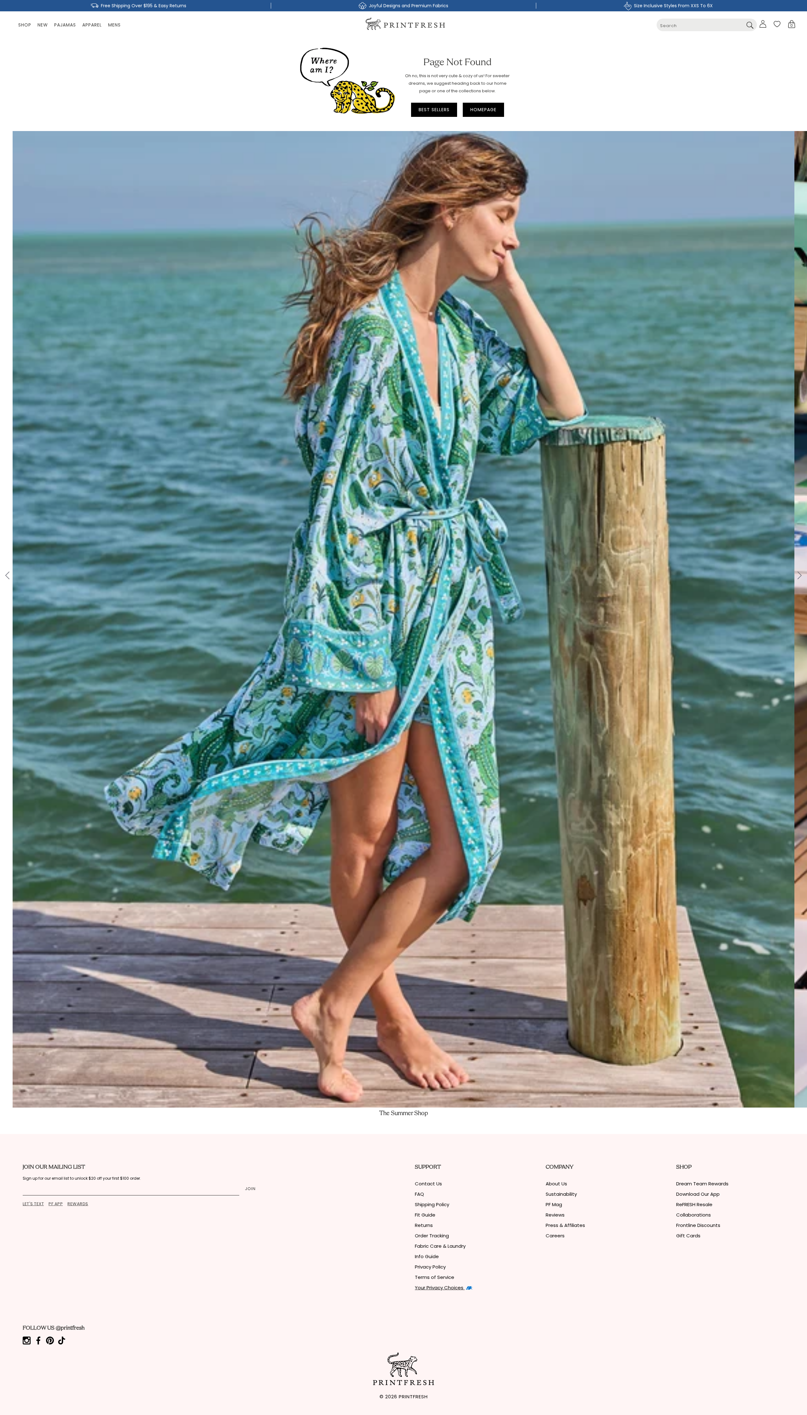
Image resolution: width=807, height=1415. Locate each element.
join (250, 1189)
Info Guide (427, 1256)
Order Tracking (432, 1235)
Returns (424, 1225)
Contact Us (428, 1183)
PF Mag (554, 1204)
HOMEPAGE (483, 109)
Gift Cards (688, 1235)
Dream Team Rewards (702, 1183)
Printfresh (413, 1396)
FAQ (419, 1194)
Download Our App (698, 1194)
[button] (791, 24)
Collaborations (693, 1215)
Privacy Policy (430, 1266)
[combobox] (707, 25)
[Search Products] (750, 25)
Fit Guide (425, 1215)
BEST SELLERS (434, 109)
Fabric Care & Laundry (440, 1246)
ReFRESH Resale (694, 1204)
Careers (555, 1235)
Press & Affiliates (565, 1225)
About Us (556, 1183)
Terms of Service (434, 1277)
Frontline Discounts (698, 1225)
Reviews (555, 1215)
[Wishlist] (777, 24)
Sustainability (561, 1194)
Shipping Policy (432, 1204)
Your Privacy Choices (440, 1287)
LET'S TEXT (33, 1204)
